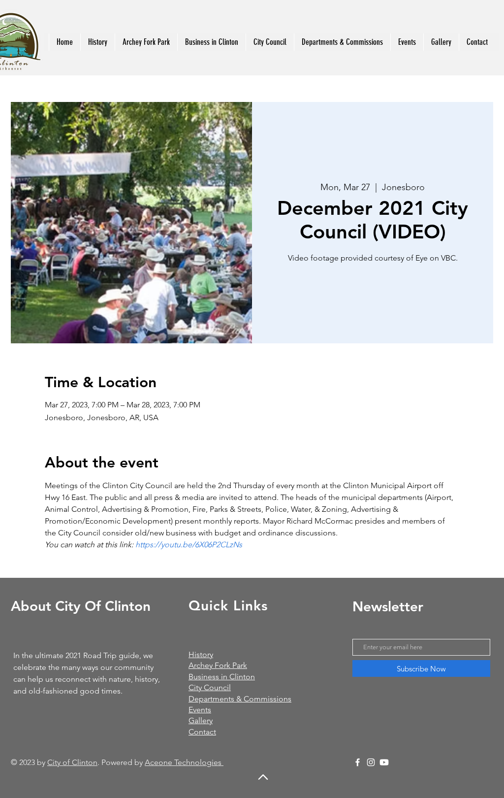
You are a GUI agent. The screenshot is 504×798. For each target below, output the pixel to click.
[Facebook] (357, 762)
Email (361, 630)
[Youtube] (384, 762)
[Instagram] (371, 762)
